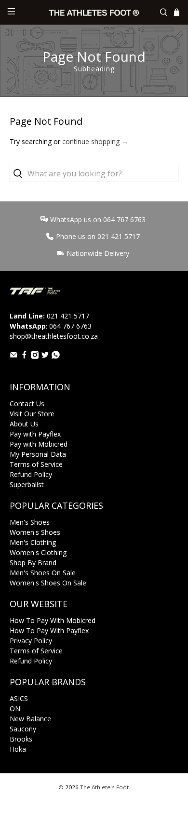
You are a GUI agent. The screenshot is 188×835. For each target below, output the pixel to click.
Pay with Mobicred (38, 444)
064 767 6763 (70, 326)
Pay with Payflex (35, 433)
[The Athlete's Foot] (94, 12)
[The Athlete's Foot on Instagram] (35, 356)
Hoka (18, 749)
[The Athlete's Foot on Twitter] (45, 356)
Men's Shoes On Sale (43, 572)
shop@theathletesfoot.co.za (54, 336)
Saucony (23, 728)
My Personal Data (38, 454)
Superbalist (27, 484)
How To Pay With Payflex (49, 630)
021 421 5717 (68, 315)
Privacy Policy (31, 640)
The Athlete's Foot (104, 787)
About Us (24, 423)
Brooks (21, 738)
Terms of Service (36, 464)
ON (15, 708)
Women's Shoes (35, 532)
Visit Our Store (32, 413)
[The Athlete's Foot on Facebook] (24, 356)
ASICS (19, 698)
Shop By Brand (33, 562)
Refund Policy (31, 474)
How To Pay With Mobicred (52, 620)
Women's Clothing (38, 552)
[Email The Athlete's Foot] (14, 356)
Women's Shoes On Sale (48, 582)
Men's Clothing (33, 542)
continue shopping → (95, 141)
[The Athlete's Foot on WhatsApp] (56, 356)
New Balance (30, 718)
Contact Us (27, 403)
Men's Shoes (30, 522)
